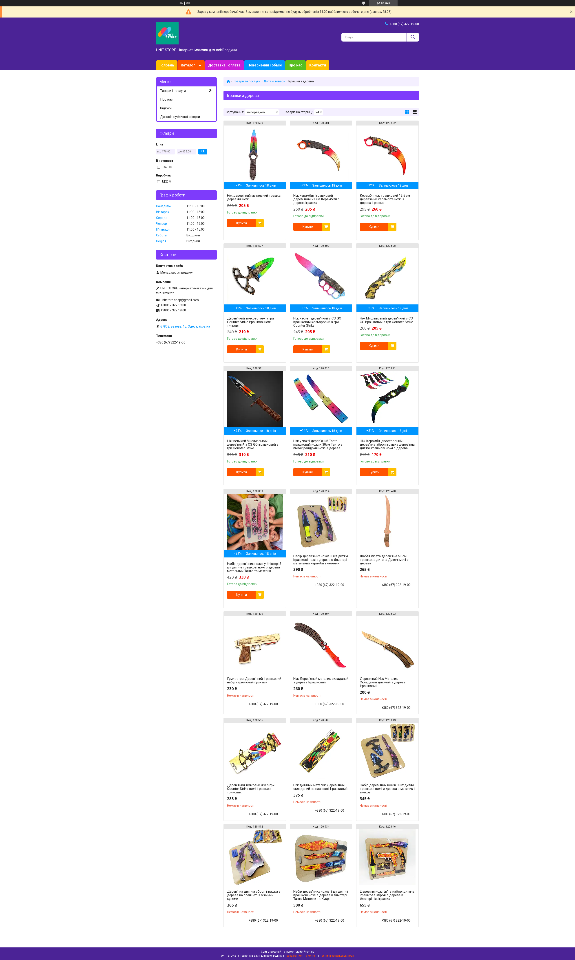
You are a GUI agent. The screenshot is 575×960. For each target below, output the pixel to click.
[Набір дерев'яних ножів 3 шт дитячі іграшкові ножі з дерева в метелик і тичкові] (387, 751)
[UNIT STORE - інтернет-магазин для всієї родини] (167, 33)
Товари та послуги (246, 81)
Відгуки (166, 108)
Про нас (295, 65)
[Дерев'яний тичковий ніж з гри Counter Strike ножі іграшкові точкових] (255, 751)
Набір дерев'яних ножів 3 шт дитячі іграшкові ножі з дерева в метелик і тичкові (387, 788)
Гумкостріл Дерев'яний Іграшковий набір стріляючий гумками (254, 680)
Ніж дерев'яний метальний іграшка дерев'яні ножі (254, 197)
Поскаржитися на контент (301, 955)
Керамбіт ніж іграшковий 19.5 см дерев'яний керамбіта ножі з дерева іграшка (385, 199)
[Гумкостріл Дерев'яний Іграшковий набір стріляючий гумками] (255, 644)
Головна (166, 65)
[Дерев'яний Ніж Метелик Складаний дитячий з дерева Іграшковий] (387, 644)
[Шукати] (413, 37)
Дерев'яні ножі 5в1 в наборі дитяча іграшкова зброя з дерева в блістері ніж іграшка (387, 895)
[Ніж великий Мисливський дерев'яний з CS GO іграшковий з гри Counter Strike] (255, 399)
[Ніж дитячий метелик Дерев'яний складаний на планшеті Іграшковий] (321, 751)
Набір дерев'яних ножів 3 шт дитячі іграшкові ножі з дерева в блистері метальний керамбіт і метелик (320, 559)
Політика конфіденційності (337, 955)
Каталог (188, 65)
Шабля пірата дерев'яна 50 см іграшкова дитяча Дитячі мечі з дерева (384, 559)
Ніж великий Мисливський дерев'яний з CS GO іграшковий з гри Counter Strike (253, 444)
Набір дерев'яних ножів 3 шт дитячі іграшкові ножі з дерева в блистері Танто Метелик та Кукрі (320, 895)
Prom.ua (309, 951)
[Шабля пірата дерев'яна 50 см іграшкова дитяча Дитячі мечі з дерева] (387, 522)
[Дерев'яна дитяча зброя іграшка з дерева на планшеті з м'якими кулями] (255, 857)
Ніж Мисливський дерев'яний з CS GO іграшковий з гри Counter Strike (386, 320)
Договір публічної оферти (180, 117)
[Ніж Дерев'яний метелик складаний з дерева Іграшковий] (321, 644)
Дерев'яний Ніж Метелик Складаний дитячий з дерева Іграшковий (382, 682)
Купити (241, 223)
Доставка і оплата (224, 65)
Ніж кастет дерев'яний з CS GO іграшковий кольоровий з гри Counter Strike (317, 322)
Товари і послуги (173, 91)
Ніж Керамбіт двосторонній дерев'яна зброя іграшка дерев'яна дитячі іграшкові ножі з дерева (387, 444)
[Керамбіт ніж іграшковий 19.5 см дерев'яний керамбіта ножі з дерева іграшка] (387, 154)
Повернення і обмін (265, 65)
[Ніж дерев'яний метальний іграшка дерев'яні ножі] (255, 154)
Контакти (317, 65)
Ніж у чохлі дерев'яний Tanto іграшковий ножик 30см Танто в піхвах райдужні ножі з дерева (318, 444)
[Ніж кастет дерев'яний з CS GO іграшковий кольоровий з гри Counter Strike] (321, 276)
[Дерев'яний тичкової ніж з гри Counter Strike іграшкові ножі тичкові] (255, 276)
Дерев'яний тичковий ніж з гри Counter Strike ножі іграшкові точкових (250, 788)
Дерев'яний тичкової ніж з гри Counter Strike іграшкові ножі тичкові (250, 322)
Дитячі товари (274, 81)
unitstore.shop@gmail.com (180, 300)
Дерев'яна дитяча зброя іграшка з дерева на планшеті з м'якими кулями (254, 895)
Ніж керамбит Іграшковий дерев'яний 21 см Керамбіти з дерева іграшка (316, 199)
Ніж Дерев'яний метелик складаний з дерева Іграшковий (320, 680)
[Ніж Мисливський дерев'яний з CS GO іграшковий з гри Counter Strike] (387, 276)
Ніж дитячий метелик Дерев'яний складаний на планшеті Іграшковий (320, 786)
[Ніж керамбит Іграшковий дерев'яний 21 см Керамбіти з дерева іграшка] (321, 154)
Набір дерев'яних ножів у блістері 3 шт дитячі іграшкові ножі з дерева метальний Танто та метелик (254, 567)
